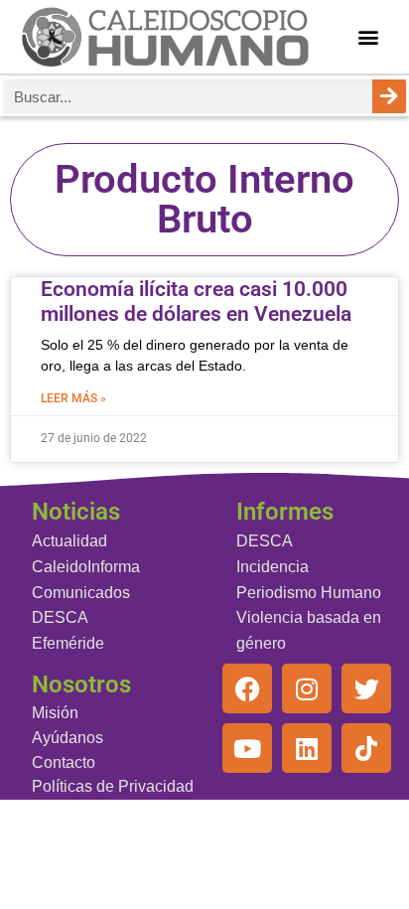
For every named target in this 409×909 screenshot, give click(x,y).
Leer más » (73, 398)
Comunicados (81, 592)
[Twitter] (366, 688)
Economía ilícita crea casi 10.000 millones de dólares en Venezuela (196, 301)
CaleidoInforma (86, 566)
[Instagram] (307, 688)
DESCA (60, 617)
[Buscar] (389, 96)
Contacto (63, 762)
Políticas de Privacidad (113, 786)
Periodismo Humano (308, 592)
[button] (367, 37)
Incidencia (272, 566)
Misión (55, 712)
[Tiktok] (366, 748)
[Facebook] (247, 688)
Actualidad (69, 540)
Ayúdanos (67, 737)
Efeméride (68, 643)
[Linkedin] (307, 748)
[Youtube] (247, 748)
